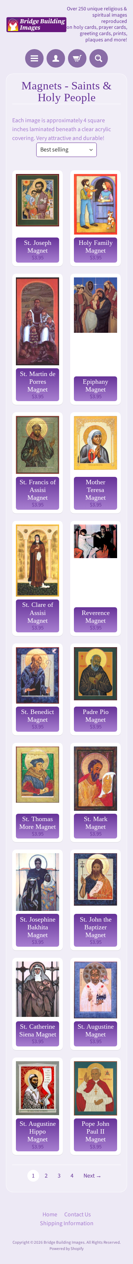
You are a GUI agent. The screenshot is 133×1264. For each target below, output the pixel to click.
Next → (92, 1176)
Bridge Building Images (64, 1242)
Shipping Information (66, 1223)
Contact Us (77, 1214)
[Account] (56, 58)
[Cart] (77, 58)
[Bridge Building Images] (36, 24)
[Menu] (34, 58)
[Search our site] (98, 58)
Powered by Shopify (66, 1248)
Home (49, 1214)
